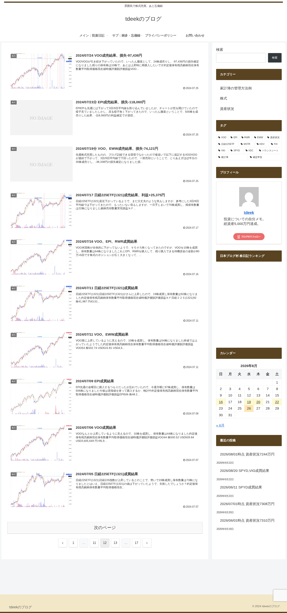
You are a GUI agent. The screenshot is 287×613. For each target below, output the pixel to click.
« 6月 (220, 425)
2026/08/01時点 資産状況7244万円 (247, 454)
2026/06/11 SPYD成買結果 (241, 487)
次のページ (105, 527)
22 (277, 402)
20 (258, 402)
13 (115, 542)
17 (136, 542)
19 (249, 402)
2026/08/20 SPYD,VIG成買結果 (244, 471)
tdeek (249, 212)
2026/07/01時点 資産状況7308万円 (247, 504)
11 (94, 542)
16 (221, 402)
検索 (219, 50)
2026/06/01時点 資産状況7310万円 (247, 520)
